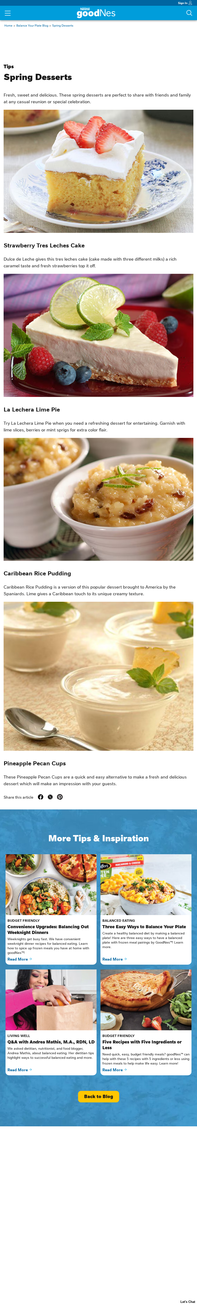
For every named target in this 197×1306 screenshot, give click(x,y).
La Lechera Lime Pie (32, 409)
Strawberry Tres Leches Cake (44, 245)
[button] (60, 797)
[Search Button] (189, 13)
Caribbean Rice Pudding (37, 573)
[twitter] (50, 797)
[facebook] (40, 797)
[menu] (8, 14)
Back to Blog (98, 1097)
